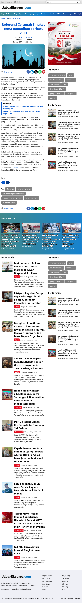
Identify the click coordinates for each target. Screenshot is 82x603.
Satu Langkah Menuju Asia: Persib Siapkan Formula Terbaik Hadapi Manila (28, 488)
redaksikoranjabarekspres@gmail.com (16, 589)
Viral (63, 589)
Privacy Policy (30, 598)
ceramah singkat (24, 189)
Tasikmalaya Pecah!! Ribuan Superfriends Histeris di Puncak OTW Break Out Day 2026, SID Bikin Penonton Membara (29, 520)
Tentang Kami (6, 598)
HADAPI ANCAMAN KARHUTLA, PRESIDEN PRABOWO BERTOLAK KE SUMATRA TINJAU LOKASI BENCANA (30, 239)
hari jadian (71, 93)
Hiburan (65, 584)
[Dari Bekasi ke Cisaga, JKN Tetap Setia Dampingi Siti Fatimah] (7, 425)
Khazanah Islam (15, 18)
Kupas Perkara (6, 14)
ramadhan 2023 (31, 198)
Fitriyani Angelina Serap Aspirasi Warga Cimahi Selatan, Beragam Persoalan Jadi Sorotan (69, 124)
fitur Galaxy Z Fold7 (57, 89)
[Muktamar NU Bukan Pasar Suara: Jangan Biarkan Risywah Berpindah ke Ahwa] (52, 113)
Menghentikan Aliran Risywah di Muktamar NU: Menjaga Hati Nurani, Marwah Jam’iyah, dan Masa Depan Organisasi (69, 137)
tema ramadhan (9, 203)
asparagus (70, 80)
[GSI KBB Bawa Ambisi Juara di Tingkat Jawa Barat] (7, 550)
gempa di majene (56, 93)
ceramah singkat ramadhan (13, 194)
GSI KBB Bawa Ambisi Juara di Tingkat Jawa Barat (27, 550)
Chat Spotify (54, 84)
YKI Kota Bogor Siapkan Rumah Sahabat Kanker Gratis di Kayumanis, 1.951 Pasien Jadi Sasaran (68, 151)
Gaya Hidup (67, 14)
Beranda (4, 18)
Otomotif (18, 407)
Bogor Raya (18, 14)
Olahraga (65, 587)
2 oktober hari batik (57, 75)
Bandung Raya (30, 14)
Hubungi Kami (18, 598)
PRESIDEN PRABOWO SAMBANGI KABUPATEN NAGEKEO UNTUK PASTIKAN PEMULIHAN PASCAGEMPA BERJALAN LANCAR (10, 240)
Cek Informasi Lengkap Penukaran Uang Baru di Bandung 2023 (23, 107)
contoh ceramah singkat (12, 198)
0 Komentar (8, 72)
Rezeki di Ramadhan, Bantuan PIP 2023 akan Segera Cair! (21, 112)
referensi (17, 168)
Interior (53, 98)
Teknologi (77, 14)
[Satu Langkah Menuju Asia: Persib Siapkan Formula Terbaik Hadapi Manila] (7, 487)
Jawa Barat (41, 14)
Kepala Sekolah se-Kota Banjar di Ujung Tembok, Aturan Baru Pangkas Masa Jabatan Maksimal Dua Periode (29, 455)
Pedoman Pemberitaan (45, 598)
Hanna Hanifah (26, 37)
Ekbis (58, 14)
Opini (17, 277)
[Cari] (77, 2)
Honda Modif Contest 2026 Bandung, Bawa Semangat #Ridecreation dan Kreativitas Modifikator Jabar (68, 165)
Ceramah (10, 189)
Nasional (51, 14)
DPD (64, 84)
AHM (70, 75)
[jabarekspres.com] (17, 8)
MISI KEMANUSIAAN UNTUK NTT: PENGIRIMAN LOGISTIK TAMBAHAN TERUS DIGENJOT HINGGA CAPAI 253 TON (51, 240)
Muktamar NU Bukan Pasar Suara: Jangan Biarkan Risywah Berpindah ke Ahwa (68, 112)
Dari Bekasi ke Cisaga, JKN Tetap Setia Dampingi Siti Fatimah (29, 425)
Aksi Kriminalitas (56, 80)
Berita (17, 307)
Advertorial (19, 432)
